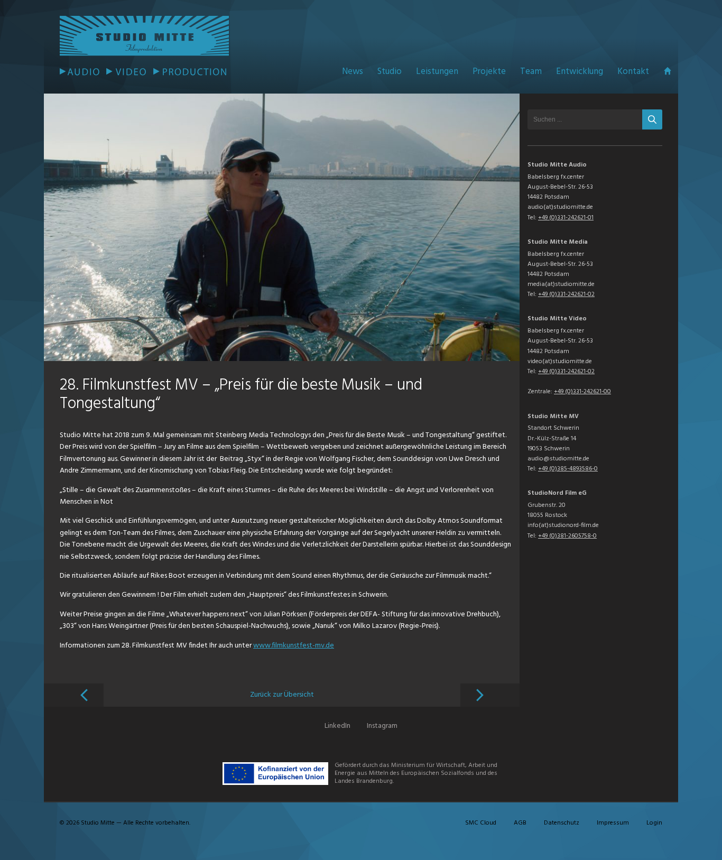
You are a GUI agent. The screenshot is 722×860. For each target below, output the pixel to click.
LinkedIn (337, 726)
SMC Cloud (480, 823)
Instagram (382, 726)
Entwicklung (579, 71)
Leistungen (437, 71)
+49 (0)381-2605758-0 (567, 536)
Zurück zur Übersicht (282, 695)
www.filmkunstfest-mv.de (293, 646)
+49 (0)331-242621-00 (582, 391)
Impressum (613, 823)
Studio (389, 71)
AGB (520, 823)
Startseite (667, 71)
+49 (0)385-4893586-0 (568, 469)
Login (654, 823)
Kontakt (633, 71)
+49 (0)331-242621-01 (566, 217)
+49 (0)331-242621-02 (566, 294)
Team (531, 71)
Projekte (489, 71)
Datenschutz (561, 823)
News (352, 71)
